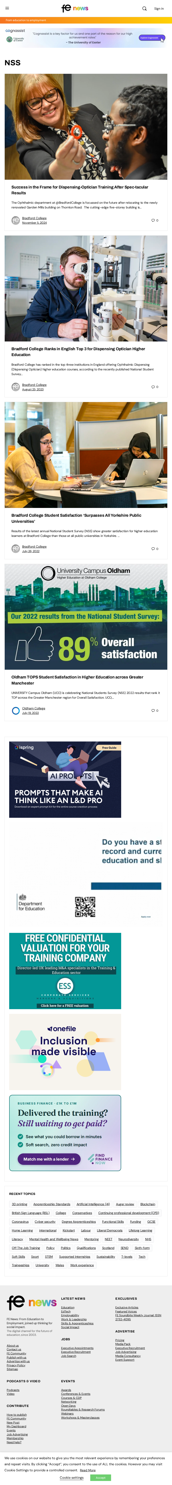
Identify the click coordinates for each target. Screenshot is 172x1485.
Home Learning (22, 1230)
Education (67, 1307)
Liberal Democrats (110, 1230)
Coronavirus (20, 1222)
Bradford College (34, 218)
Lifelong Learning (140, 1230)
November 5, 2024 (34, 223)
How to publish (17, 1415)
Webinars (67, 1413)
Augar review (125, 1204)
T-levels (126, 1257)
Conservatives (82, 1213)
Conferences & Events (75, 1394)
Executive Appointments (77, 1348)
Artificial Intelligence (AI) (93, 1204)
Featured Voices (126, 1311)
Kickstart (69, 1230)
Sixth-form (142, 1248)
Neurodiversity (128, 1239)
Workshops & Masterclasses (80, 1417)
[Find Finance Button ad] (65, 1133)
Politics (66, 1248)
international (47, 1230)
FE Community (16, 1353)
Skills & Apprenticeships (77, 1323)
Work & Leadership (74, 1319)
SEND (125, 1248)
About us (13, 1345)
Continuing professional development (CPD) (128, 1213)
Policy (50, 1248)
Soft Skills (18, 1257)
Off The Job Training (26, 1248)
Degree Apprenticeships (79, 1222)
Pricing (119, 1340)
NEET (108, 1239)
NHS (148, 1239)
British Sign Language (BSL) (30, 1213)
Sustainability (106, 1257)
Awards (66, 1390)
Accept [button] (100, 1478)
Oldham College (33, 708)
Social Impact (70, 1327)
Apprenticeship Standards (51, 1204)
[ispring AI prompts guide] (65, 779)
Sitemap (12, 1369)
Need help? (14, 1442)
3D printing (19, 1204)
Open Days (68, 1406)
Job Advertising (125, 1352)
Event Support (124, 1360)
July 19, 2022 (30, 713)
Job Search (68, 1356)
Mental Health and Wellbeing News (53, 1239)
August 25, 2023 (33, 389)
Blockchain (147, 1204)
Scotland (108, 1248)
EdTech (66, 1311)
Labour (86, 1230)
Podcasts (13, 1390)
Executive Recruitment (76, 1352)
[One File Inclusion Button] (65, 1052)
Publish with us (16, 1357)
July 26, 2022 (30, 551)
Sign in (159, 9)
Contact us (14, 1349)
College (61, 1213)
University (42, 1265)
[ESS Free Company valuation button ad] (65, 971)
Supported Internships (74, 1257)
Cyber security (45, 1222)
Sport (35, 1257)
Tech (142, 1257)
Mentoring (91, 1239)
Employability (70, 1315)
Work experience (82, 1265)
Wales (60, 1265)
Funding (135, 1222)
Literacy (17, 1239)
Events (11, 1430)
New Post (13, 1422)
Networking (68, 1402)
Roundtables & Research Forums (83, 1409)
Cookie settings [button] (72, 1477)
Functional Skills (113, 1222)
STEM (49, 1257)
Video (11, 1394)
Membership (15, 1438)
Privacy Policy (16, 1365)
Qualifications (86, 1248)
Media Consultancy (128, 1356)
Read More (88, 1470)
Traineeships (20, 1265)
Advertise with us (18, 1361)
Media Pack (123, 1344)
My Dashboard (16, 1426)
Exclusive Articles (126, 1307)
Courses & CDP (71, 1398)
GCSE (151, 1222)
